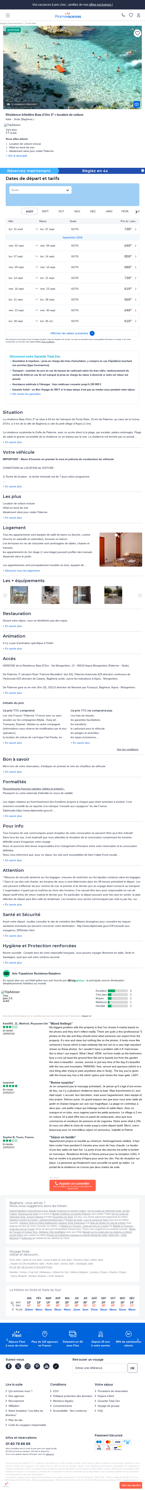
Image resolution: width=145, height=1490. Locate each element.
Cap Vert (33, 1272)
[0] (131, 15)
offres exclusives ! (101, 4)
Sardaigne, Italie (84, 1263)
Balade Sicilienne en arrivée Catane (67, 1211)
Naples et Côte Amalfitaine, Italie (27, 1263)
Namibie (13, 1272)
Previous (5, 595)
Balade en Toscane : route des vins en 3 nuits (84, 1226)
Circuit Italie (30, 23)
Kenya (23, 1272)
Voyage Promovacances (11, 23)
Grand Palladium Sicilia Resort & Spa (28, 1211)
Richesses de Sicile (28, 1214)
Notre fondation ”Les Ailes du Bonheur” (24, 1413)
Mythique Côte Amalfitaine (52, 1232)
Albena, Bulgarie (79, 1272)
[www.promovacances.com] (68, 15)
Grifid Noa (27, 1238)
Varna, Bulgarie (19, 1276)
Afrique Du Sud (61, 1272)
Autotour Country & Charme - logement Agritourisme (36, 1220)
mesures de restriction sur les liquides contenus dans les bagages (101, 877)
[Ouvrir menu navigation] (6, 15)
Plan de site (15, 1420)
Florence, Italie (81, 1260)
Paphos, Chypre (118, 1272)
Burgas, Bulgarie (37, 1276)
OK (132, 1368)
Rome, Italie (53, 1263)
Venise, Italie (67, 1263)
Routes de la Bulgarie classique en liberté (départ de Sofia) (77, 1235)
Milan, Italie (97, 1260)
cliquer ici (86, 1016)
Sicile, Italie (15, 1260)
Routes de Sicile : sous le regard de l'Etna (87, 1220)
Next (140, 595)
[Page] (9, 1366)
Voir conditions (48, 342)
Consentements (62, 1405)
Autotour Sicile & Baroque (72, 1223)
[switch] (29, 211)
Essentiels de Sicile (63, 1217)
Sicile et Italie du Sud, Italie (58, 1260)
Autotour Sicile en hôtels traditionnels (38, 1223)
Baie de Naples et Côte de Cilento (107, 1223)
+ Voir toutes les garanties (25, 393)
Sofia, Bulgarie (56, 1276)
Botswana (45, 1272)
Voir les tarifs (130, 1485)
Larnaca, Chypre (98, 1272)
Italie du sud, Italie (32, 1260)
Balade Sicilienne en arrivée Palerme (71, 1214)
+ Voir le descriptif (16, 155)
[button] (137, 212)
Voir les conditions (127, 749)
